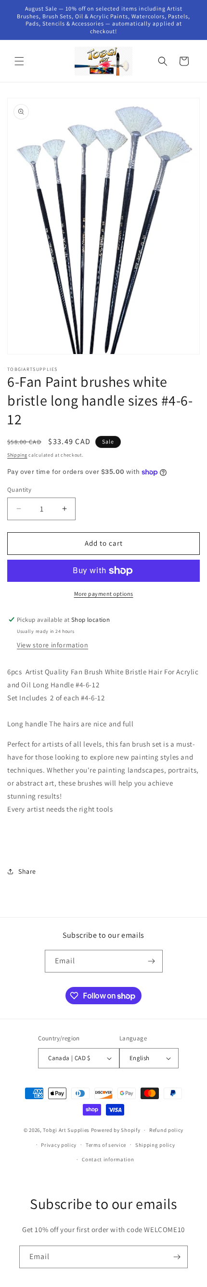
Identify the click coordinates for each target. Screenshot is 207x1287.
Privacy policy (59, 1145)
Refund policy (166, 1130)
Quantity (19, 490)
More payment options (103, 593)
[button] (19, 61)
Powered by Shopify (116, 1130)
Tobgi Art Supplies (66, 1130)
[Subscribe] (151, 961)
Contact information (108, 1159)
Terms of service (106, 1145)
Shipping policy (155, 1145)
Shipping (17, 455)
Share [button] (27, 871)
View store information (52, 645)
